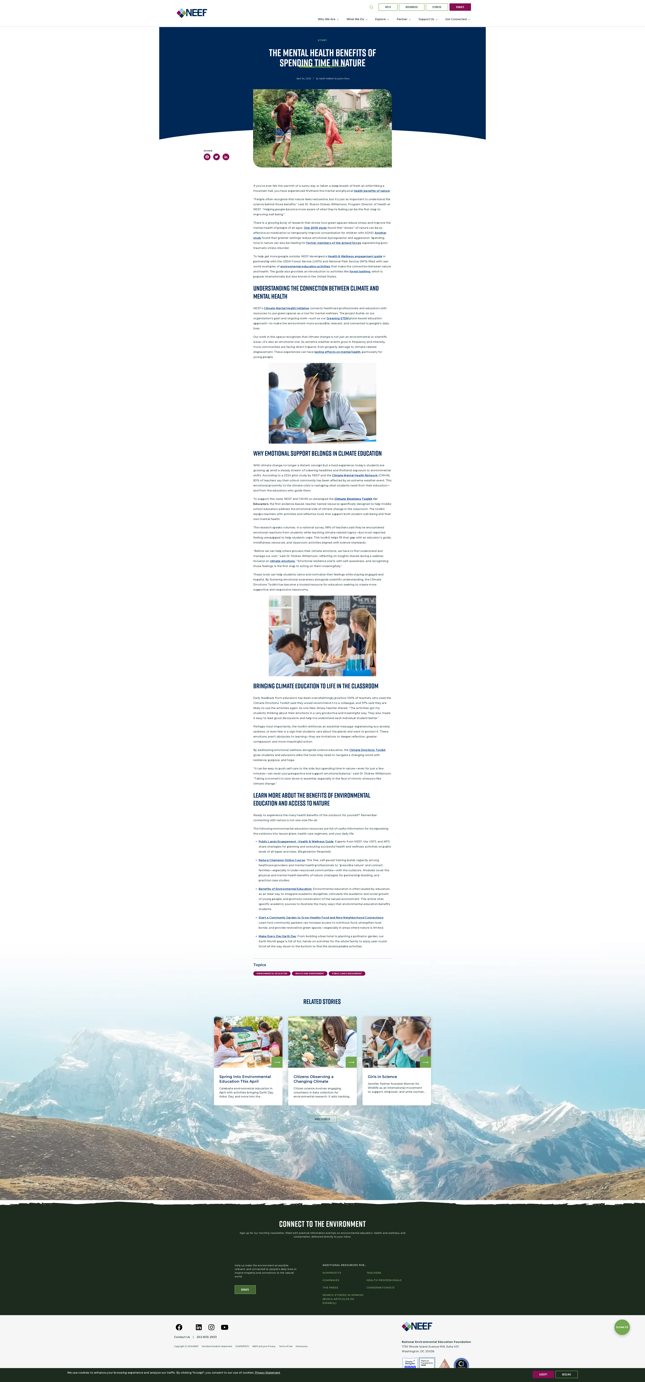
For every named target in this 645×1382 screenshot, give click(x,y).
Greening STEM (338, 318)
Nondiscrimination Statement (217, 1346)
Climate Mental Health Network (355, 475)
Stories (437, 7)
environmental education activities (305, 266)
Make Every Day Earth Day (277, 936)
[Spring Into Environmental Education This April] (248, 1060)
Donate (460, 7)
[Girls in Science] (396, 1060)
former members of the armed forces (333, 243)
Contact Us (182, 1337)
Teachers (374, 1272)
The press (330, 1287)
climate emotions (282, 561)
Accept (543, 1374)
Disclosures (302, 1346)
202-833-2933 (207, 1337)
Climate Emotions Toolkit (367, 750)
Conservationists (381, 1287)
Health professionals (384, 1280)
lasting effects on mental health (337, 352)
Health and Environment (309, 974)
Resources (412, 7)
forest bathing (360, 271)
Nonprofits (331, 1272)
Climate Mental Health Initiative (286, 308)
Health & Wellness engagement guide (355, 256)
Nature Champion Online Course (282, 860)
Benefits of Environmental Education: (285, 889)
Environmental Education (272, 974)
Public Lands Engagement (347, 974)
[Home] (193, 13)
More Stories (322, 1119)
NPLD (388, 7)
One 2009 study (315, 227)
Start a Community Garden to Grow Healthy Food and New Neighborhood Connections (321, 917)
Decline (566, 1374)
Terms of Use (285, 1346)
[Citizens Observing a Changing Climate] (322, 1060)
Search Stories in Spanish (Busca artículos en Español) (343, 1299)
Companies (330, 1280)
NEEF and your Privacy (263, 1346)
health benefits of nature (372, 190)
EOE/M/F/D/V (242, 1346)
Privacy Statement (267, 1372)
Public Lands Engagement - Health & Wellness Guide (296, 841)
